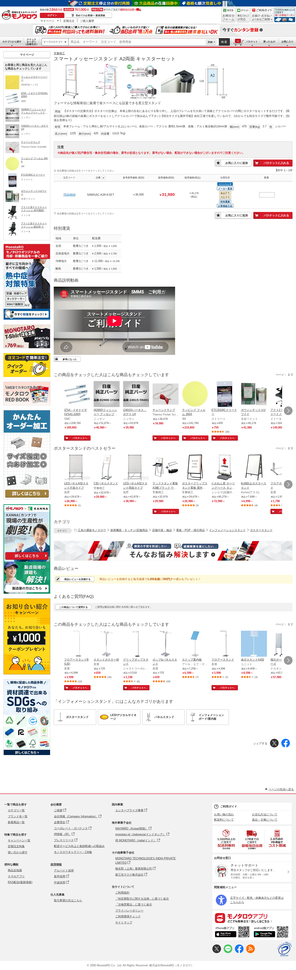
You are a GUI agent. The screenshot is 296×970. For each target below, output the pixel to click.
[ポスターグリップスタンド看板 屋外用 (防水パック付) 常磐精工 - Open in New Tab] (195, 467)
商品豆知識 (15, 870)
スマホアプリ (16, 876)
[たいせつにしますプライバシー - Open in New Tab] (284, 949)
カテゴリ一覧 (16, 810)
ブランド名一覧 (18, 816)
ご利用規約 (122, 892)
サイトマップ (123, 922)
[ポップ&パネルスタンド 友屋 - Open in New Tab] (166, 644)
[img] (20, 15)
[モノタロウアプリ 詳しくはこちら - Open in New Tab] (252, 918)
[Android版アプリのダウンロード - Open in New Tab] (272, 932)
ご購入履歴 (87, 20)
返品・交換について (264, 819)
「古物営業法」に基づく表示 (133, 904)
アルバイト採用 (64, 870)
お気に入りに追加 (236, 163)
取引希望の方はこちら (68, 900)
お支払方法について (264, 814)
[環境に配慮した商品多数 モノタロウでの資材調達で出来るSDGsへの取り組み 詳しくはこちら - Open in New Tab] (26, 754)
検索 (224, 42)
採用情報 (56, 864)
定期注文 (69, 20)
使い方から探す (18, 852)
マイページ (47, 20)
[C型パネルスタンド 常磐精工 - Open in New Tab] (107, 467)
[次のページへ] (288, 410)
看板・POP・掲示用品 (190, 530)
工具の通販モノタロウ (92, 530)
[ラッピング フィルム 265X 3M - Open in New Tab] (195, 394)
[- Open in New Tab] (226, 839)
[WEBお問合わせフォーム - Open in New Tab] (228, 15)
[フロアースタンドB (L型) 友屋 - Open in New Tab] (77, 644)
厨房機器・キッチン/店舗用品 (129, 530)
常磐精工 (59, 53)
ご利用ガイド (228, 806)
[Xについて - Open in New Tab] (216, 952)
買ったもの (269, 41)
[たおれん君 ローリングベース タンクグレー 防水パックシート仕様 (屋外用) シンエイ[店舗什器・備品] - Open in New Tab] (224, 467)
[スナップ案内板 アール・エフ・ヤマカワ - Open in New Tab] (195, 644)
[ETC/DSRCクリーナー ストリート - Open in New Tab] (224, 394)
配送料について (224, 819)
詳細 (210, 42)
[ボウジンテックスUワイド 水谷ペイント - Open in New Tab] (254, 394)
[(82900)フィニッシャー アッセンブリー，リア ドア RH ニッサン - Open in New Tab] (107, 394)
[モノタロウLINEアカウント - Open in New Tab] (228, 952)
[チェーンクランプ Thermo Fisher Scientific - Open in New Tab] (166, 394)
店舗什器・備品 (162, 530)
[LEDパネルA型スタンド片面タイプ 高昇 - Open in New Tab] (77, 467)
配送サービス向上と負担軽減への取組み (79, 846)
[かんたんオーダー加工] (26, 498)
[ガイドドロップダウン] (262, 17)
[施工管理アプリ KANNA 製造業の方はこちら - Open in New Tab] (26, 592)
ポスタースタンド (261, 530)
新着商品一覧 (16, 822)
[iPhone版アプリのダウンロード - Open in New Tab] (232, 932)
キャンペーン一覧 (19, 840)
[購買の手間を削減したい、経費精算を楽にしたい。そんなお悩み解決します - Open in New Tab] (173, 551)
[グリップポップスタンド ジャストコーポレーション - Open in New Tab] (136, 644)
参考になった (70, 359)
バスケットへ (80, 438)
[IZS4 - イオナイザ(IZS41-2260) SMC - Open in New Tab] (77, 394)
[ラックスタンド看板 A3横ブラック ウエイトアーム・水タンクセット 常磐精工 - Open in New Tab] (166, 467)
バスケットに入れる (276, 163)
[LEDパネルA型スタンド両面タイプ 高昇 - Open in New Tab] (136, 467)
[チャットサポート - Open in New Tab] (243, 15)
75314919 (69, 194)
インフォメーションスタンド (227, 530)
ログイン (52, 15)
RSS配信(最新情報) (20, 882)
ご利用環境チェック (128, 916)
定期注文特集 (16, 846)
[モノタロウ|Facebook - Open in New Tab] (239, 952)
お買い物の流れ (224, 814)
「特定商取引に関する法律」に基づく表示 (142, 898)
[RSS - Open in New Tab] (250, 952)
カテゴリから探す (11, 41)
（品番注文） (31, 41)
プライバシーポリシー (129, 910)
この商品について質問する (73, 607)
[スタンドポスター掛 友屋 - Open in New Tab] (107, 644)
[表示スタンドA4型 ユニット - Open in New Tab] (254, 644)
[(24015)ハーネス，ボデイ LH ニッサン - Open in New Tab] (136, 394)
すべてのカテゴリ (53, 41)
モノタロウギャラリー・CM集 (73, 852)
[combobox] (137, 42)
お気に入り (287, 41)
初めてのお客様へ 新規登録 (90, 15)
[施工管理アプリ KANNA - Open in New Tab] (26, 559)
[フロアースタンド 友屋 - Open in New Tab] (224, 644)
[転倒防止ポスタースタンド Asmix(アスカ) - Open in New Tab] (254, 467)
